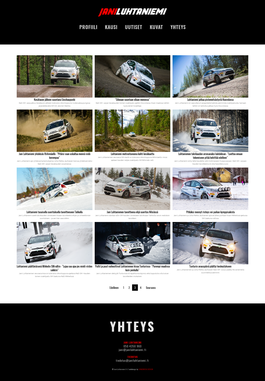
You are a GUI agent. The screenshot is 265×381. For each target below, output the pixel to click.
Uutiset (133, 26)
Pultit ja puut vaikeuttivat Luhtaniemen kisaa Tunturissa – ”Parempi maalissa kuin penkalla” (132, 268)
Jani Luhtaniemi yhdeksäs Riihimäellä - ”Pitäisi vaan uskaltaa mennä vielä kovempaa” (54, 155)
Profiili (88, 26)
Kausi (111, 26)
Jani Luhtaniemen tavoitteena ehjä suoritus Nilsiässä (132, 212)
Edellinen (114, 288)
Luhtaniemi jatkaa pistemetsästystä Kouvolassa (210, 99)
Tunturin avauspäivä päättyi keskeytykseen (210, 266)
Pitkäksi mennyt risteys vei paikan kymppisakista (210, 212)
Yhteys (178, 26)
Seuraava (151, 288)
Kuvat (156, 26)
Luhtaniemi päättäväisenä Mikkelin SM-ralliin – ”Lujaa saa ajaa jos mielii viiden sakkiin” (54, 268)
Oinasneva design (146, 369)
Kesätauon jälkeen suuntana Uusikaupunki (54, 99)
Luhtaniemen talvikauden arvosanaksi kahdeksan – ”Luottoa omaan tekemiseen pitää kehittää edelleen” (210, 155)
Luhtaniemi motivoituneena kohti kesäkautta (132, 154)
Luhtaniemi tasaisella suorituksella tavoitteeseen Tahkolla (54, 212)
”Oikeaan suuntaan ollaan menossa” (132, 99)
